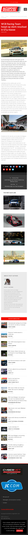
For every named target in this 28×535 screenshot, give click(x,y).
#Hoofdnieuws (12, 402)
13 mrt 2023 (10, 450)
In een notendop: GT (13, 427)
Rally (11, 354)
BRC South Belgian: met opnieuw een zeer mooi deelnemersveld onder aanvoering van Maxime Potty (17, 399)
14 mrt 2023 (10, 393)
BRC (9, 354)
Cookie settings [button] (10, 530)
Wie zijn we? (6, 497)
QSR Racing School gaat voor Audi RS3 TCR (12, 228)
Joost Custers (8, 287)
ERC (17, 411)
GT (12, 372)
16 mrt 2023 (10, 328)
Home (2, 16)
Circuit (7, 16)
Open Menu (25, 9)
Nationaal (14, 421)
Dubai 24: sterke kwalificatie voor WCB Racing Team (13, 266)
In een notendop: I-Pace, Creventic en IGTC (12, 210)
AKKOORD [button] (19, 530)
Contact (5, 502)
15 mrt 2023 (10, 337)
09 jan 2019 (3, 32)
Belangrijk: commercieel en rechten (12, 499)
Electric (10, 336)
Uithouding (20, 421)
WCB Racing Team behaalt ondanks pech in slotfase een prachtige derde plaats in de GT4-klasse (13, 247)
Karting (14, 345)
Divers (13, 326)
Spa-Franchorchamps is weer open (16, 360)
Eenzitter (14, 382)
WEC (13, 448)
